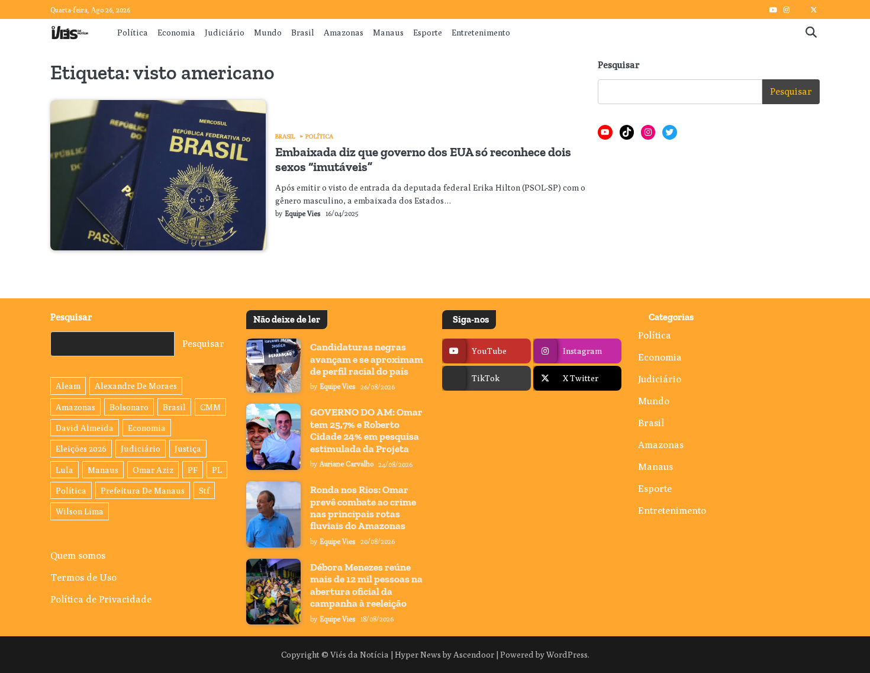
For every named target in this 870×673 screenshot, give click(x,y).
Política (132, 32)
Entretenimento (481, 32)
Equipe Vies (303, 214)
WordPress (567, 654)
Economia (176, 32)
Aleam (68, 386)
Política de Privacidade (101, 599)
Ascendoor (473, 654)
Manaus (388, 32)
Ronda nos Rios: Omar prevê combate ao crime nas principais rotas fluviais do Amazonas (363, 508)
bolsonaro (129, 407)
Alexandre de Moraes (136, 386)
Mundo (268, 32)
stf (204, 490)
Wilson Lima (80, 511)
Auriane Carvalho (346, 464)
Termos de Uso (83, 577)
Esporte (427, 32)
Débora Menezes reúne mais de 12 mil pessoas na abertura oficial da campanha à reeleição (366, 585)
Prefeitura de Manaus (143, 490)
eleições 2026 (81, 448)
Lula (64, 470)
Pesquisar (619, 64)
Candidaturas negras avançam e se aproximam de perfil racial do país (366, 359)
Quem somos (77, 555)
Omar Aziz (153, 470)
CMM (210, 407)
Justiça (188, 448)
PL (217, 470)
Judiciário (224, 32)
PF (193, 470)
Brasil (302, 32)
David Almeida (85, 428)
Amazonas (343, 32)
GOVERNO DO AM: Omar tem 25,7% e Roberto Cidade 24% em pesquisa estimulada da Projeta (366, 430)
